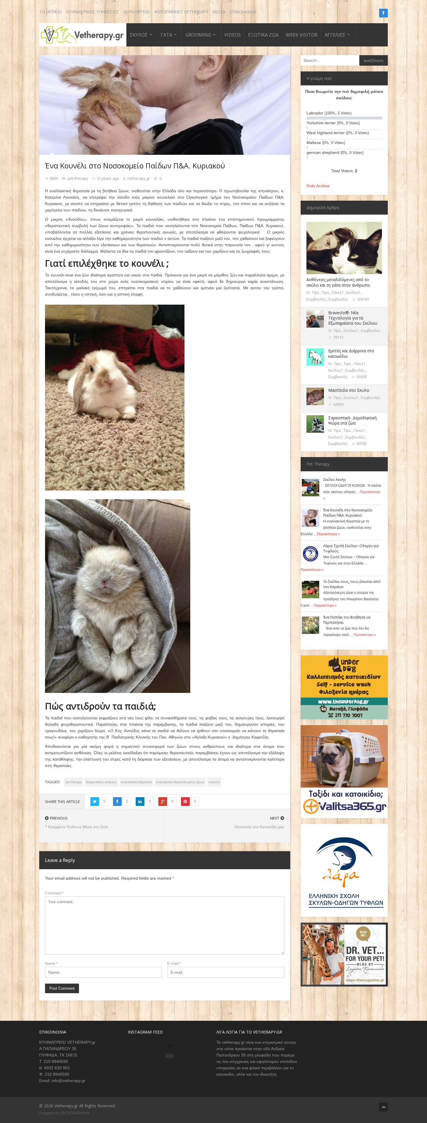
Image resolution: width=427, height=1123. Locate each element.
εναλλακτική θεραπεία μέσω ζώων (180, 782)
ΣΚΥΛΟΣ (139, 35)
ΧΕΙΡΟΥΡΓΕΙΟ (136, 12)
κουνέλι (214, 782)
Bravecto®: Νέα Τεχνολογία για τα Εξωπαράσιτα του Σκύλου (352, 318)
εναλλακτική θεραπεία (136, 782)
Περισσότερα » (328, 534)
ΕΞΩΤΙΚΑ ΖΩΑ (263, 35)
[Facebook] (383, 13)
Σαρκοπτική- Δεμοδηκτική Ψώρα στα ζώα (352, 420)
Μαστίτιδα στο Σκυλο (348, 390)
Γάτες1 (338, 292)
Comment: (54, 893)
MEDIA (219, 12)
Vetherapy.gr (138, 178)
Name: (51, 963)
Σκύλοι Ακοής (334, 479)
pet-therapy (78, 178)
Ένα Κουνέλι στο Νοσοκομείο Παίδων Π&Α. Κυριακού (347, 513)
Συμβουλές (316, 299)
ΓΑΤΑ (166, 35)
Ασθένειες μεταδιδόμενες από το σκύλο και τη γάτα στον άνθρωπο (338, 282)
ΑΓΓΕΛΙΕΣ (335, 35)
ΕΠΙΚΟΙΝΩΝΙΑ (243, 12)
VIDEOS (232, 35)
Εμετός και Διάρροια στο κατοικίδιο (351, 353)
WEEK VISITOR (301, 35)
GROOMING (198, 35)
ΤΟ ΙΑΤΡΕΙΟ (50, 12)
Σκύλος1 (353, 292)
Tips (316, 292)
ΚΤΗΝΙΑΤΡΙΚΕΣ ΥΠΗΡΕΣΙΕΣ (92, 12)
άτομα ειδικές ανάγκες (101, 782)
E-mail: (174, 963)
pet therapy (74, 782)
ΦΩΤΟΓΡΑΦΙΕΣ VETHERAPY (181, 12)
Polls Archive (318, 186)
